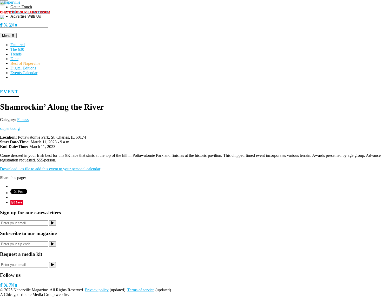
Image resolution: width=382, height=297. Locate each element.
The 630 (17, 49)
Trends (16, 54)
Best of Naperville (25, 63)
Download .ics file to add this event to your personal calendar (50, 169)
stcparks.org (10, 128)
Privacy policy (97, 290)
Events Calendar (23, 72)
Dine (14, 58)
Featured (17, 45)
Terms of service (140, 290)
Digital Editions (23, 68)
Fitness (23, 119)
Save (19, 202)
